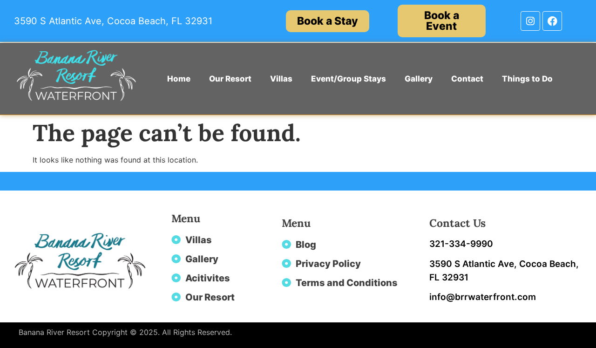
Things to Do (527, 78)
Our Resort (230, 78)
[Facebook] (552, 21)
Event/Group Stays (348, 78)
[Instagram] (530, 21)
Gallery (419, 78)
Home (178, 78)
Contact (467, 78)
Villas (281, 78)
